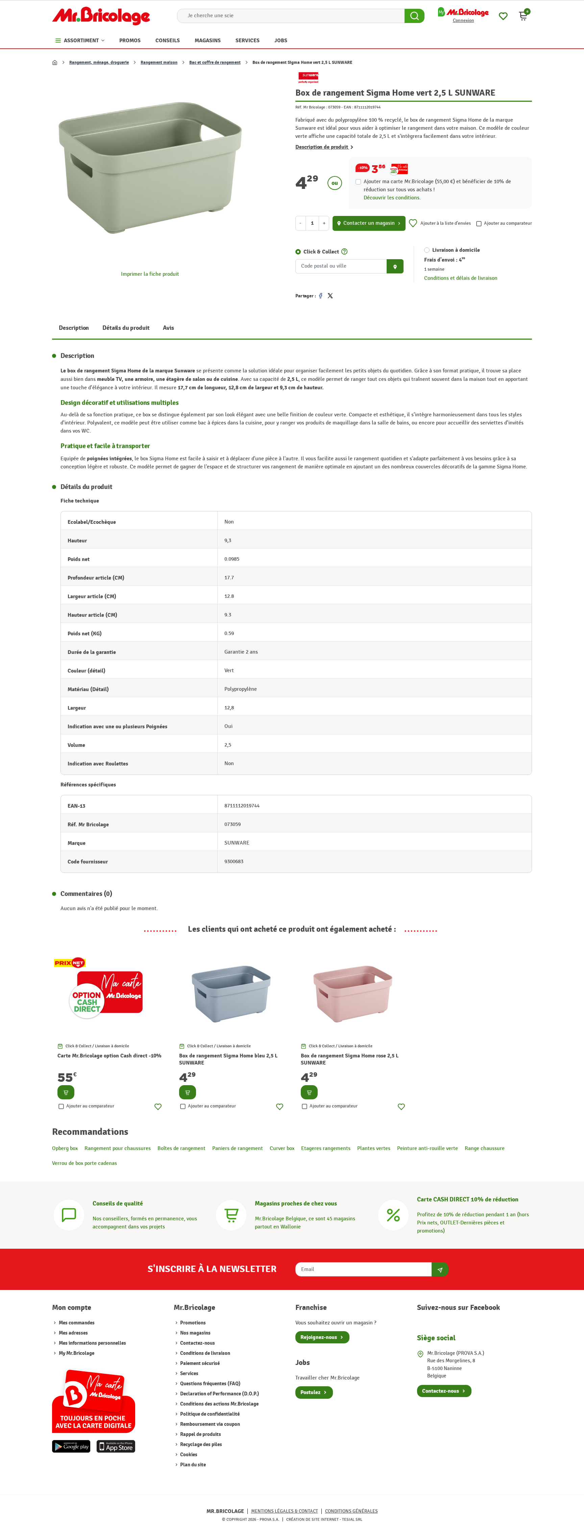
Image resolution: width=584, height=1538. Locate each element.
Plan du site (192, 1465)
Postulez (310, 1392)
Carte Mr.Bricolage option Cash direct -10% (109, 1055)
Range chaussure (485, 1148)
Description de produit (322, 147)
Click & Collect (321, 251)
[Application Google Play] (71, 1446)
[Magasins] (231, 1214)
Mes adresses (73, 1333)
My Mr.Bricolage (76, 1353)
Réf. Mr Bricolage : (311, 107)
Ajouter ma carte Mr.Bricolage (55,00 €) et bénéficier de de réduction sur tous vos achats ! (437, 185)
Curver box (282, 1148)
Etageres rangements (325, 1148)
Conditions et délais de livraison (460, 278)
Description (74, 328)
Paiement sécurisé (199, 1363)
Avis (168, 328)
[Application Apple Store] (115, 1446)
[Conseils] (68, 1214)
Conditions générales (351, 1511)
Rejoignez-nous (318, 1337)
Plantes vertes (373, 1148)
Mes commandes (77, 1323)
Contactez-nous (197, 1343)
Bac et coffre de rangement (215, 62)
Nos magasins (195, 1333)
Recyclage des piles (200, 1444)
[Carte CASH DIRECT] (393, 1214)
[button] (523, 16)
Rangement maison (159, 62)
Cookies (188, 1454)
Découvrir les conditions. (392, 198)
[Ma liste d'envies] (503, 15)
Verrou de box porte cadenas (84, 1163)
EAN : (348, 107)
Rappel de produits (200, 1434)
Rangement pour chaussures (117, 1148)
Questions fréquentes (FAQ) (210, 1384)
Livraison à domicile (456, 250)
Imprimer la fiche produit (150, 274)
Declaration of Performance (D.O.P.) (219, 1394)
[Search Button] (414, 16)
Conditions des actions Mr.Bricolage (219, 1404)
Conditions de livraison (204, 1353)
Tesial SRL (352, 1519)
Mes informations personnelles (92, 1343)
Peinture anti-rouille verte (427, 1148)
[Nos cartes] (93, 1398)
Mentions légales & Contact (284, 1511)
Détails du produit (125, 328)
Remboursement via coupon (209, 1424)
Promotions (192, 1323)
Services (188, 1373)
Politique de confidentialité (209, 1414)
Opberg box (65, 1148)
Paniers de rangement (237, 1148)
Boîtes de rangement (181, 1148)
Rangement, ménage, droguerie (99, 62)
